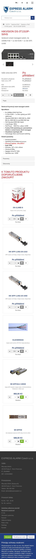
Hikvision (25, 88)
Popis (4, 100)
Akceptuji (8, 537)
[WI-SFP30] (18, 417)
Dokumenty (6, 163)
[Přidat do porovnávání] (30, 95)
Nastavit (30, 537)
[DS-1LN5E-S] (18, 194)
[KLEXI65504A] (18, 327)
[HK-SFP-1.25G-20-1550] (18, 283)
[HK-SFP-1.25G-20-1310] (18, 238)
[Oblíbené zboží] (22, 3)
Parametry (6, 158)
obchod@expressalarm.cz (13, 491)
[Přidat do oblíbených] (26, 95)
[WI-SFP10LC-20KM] (18, 371)
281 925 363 (10, 488)
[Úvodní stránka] (3, 24)
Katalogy (4, 525)
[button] (4, 522)
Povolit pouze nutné (20, 537)
